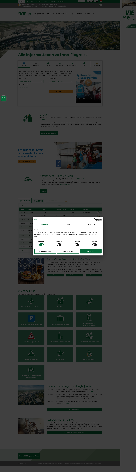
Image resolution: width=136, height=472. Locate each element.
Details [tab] (68, 224)
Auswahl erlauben (68, 251)
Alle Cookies (90, 251)
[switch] (59, 244)
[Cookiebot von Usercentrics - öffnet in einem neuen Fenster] (95, 219)
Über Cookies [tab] (91, 224)
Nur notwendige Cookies (45, 251)
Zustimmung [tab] (44, 224)
